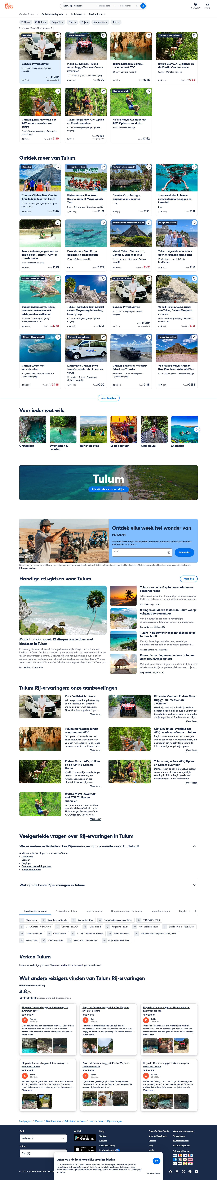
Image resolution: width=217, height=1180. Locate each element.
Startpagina (25, 1121)
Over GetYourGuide (158, 1136)
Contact (103, 1136)
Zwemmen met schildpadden (36, 866)
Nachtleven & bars (31, 869)
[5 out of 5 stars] (48, 1015)
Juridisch (103, 1140)
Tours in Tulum (96, 1121)
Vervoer (26, 860)
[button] (40, 58)
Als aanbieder (179, 1136)
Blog (151, 1145)
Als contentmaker (181, 1140)
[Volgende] (197, 429)
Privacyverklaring (27, 568)
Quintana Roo (53, 1121)
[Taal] (195, 4)
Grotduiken (27, 856)
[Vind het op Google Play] (85, 1138)
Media (151, 1150)
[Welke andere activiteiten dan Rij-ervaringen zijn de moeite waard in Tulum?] (194, 846)
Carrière (152, 1140)
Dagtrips (26, 863)
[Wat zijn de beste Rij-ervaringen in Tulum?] (194, 885)
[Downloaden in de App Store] (85, 1150)
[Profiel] (207, 4)
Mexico (38, 1121)
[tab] (35, 911)
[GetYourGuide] (9, 6)
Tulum (53, 965)
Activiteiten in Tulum (75, 1121)
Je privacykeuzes (107, 1150)
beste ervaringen (79, 965)
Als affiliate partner (181, 1145)
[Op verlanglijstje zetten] (58, 35)
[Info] (52, 28)
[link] (40, 58)
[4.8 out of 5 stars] (28, 998)
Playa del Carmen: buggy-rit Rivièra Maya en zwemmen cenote (45, 1009)
